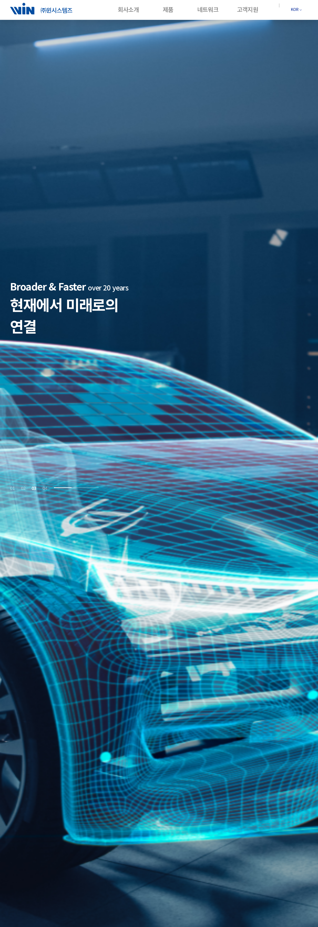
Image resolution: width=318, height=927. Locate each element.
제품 (168, 9)
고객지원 (247, 9)
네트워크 (207, 9)
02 (23, 487)
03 (34, 487)
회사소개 (128, 9)
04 (44, 487)
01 (12, 487)
